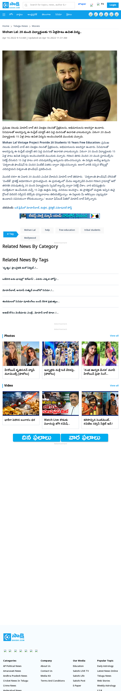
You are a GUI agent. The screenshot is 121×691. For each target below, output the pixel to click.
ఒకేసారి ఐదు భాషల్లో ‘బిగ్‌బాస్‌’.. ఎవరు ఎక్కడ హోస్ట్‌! (58, 279)
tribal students (92, 230)
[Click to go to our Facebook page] (91, 14)
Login (113, 5)
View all (114, 336)
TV (102, 4)
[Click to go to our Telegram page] (31, 651)
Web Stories (103, 681)
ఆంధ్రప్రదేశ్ (32, 14)
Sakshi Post (79, 681)
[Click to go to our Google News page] (117, 14)
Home (5, 26)
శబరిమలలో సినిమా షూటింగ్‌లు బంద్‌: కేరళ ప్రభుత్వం (59, 301)
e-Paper (77, 686)
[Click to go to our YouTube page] (111, 14)
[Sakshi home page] (13, 637)
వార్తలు (19, 14)
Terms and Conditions (53, 681)
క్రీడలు (69, 14)
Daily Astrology (105, 666)
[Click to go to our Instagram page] (106, 14)
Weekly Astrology (106, 686)
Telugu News (104, 676)
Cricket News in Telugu (15, 681)
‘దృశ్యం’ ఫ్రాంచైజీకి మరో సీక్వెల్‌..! (58, 268)
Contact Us (46, 671)
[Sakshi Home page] (11, 5)
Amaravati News (12, 671)
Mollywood (30, 238)
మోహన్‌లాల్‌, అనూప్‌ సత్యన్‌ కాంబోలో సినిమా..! (59, 290)
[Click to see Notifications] (91, 5)
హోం (11, 14)
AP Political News (12, 666)
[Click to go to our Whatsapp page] (96, 14)
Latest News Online (107, 671)
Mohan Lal (30, 230)
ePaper (82, 4)
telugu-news (20, 26)
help (47, 230)
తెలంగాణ (46, 14)
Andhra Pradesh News (15, 676)
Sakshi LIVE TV (81, 671)
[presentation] (7, 353)
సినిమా (58, 14)
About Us (45, 666)
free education (67, 230)
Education (78, 666)
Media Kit (46, 676)
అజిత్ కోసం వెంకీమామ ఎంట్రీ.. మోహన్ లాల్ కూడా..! (60, 313)
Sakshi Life (78, 676)
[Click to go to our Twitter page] (101, 14)
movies (36, 26)
